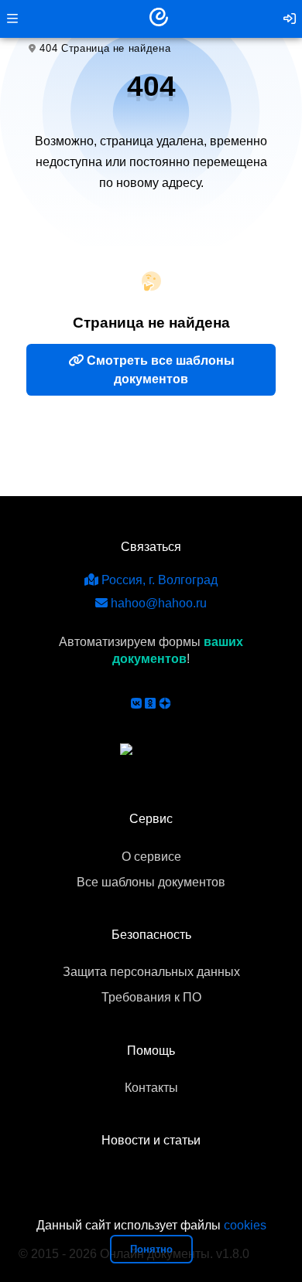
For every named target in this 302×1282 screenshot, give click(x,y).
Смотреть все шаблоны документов (159, 370)
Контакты (151, 1087)
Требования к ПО (151, 997)
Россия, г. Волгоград (158, 580)
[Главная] (158, 19)
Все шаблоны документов (151, 882)
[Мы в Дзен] (165, 703)
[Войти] (289, 18)
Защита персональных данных (151, 971)
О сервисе (151, 856)
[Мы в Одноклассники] (150, 703)
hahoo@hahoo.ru (157, 603)
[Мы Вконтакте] (136, 703)
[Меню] (12, 18)
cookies (245, 1225)
